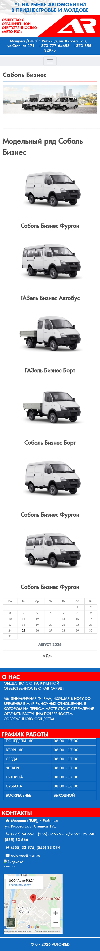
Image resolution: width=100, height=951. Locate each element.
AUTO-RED (61, 944)
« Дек (48, 655)
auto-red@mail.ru (25, 855)
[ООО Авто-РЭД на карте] (50, 904)
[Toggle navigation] (50, 61)
